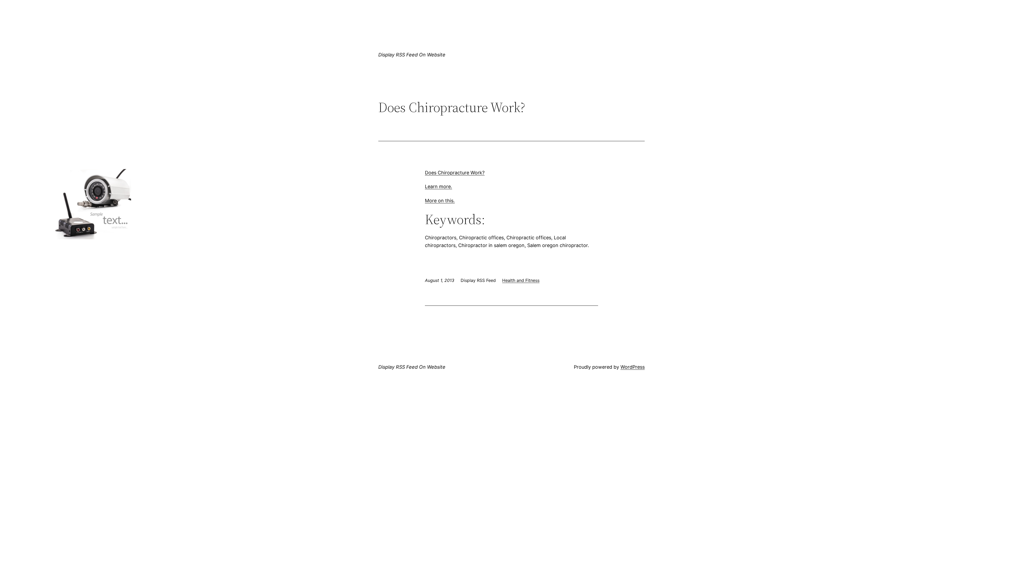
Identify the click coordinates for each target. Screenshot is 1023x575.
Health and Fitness (520, 280)
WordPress (632, 367)
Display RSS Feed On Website (411, 55)
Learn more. (438, 186)
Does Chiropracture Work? (455, 172)
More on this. (440, 200)
